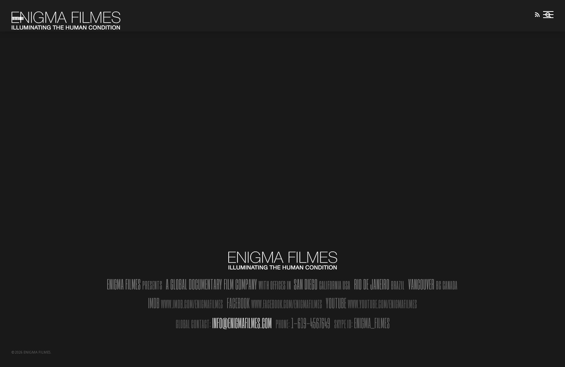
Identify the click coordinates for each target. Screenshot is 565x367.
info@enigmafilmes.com (242, 323)
